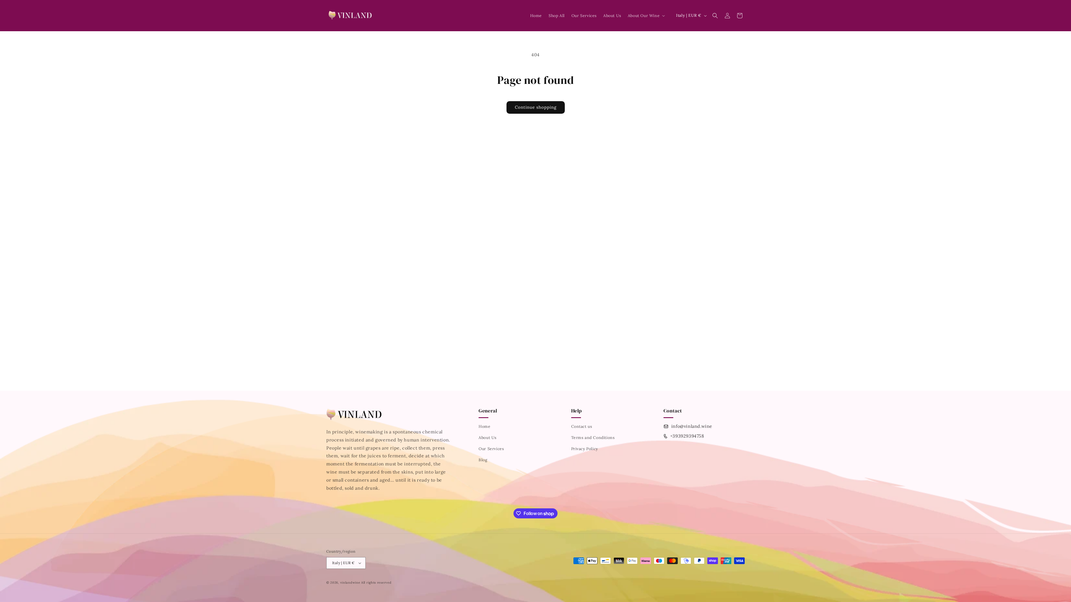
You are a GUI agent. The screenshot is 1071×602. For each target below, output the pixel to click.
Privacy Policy (584, 448)
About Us (487, 437)
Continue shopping (535, 107)
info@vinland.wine (691, 426)
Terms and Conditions (593, 437)
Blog (483, 459)
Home (484, 426)
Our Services (491, 448)
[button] (645, 15)
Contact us (581, 426)
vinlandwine (350, 582)
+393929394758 (687, 436)
